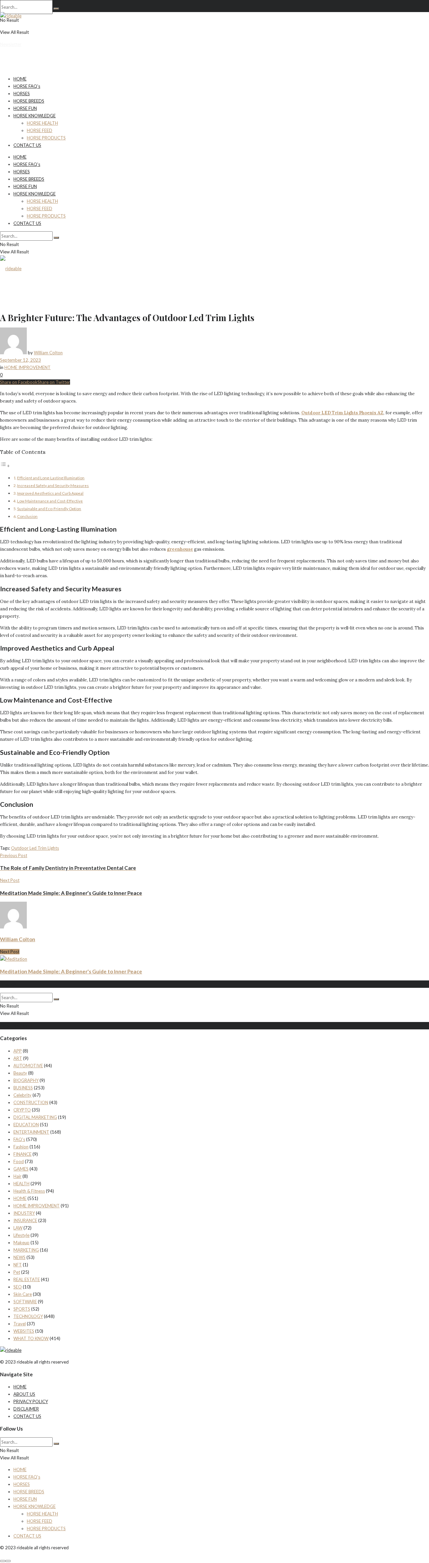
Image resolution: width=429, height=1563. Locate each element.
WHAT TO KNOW (31, 1338)
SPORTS (21, 1309)
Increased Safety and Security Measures (53, 485)
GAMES (20, 1168)
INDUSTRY (24, 1213)
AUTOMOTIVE (28, 1065)
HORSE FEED (39, 130)
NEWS (19, 1257)
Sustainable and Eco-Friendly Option (49, 508)
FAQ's (19, 1139)
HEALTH (21, 1183)
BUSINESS (23, 1087)
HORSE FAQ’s (26, 86)
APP (17, 1051)
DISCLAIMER (26, 1408)
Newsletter (10, 44)
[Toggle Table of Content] (5, 466)
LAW (17, 1227)
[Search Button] (56, 9)
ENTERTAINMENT (31, 1132)
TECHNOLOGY (28, 1316)
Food (18, 1161)
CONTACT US (27, 145)
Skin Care (22, 1294)
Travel (19, 1323)
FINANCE (22, 1154)
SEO (17, 1286)
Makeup (21, 1242)
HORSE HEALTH (42, 123)
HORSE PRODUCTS (46, 137)
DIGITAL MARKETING (35, 1117)
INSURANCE (25, 1220)
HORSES (21, 93)
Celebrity (22, 1095)
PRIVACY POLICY (30, 1401)
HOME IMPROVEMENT (27, 367)
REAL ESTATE (26, 1279)
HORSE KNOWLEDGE (34, 115)
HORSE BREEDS (28, 101)
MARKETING (26, 1250)
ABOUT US (24, 1394)
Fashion (20, 1146)
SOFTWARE (25, 1301)
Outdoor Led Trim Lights (35, 848)
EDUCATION (26, 1124)
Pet (16, 1272)
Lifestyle (21, 1235)
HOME (19, 78)
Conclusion (27, 516)
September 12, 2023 (20, 360)
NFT (17, 1264)
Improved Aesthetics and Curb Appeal (50, 493)
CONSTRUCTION (30, 1102)
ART (17, 1058)
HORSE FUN (25, 108)
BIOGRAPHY (26, 1080)
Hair (17, 1176)
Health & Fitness (29, 1191)
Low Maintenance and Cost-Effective (50, 500)
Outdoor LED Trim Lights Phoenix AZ (342, 413)
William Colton (48, 352)
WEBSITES (23, 1331)
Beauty (20, 1073)
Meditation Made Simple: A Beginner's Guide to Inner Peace (71, 971)
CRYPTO (22, 1110)
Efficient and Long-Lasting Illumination (50, 477)
